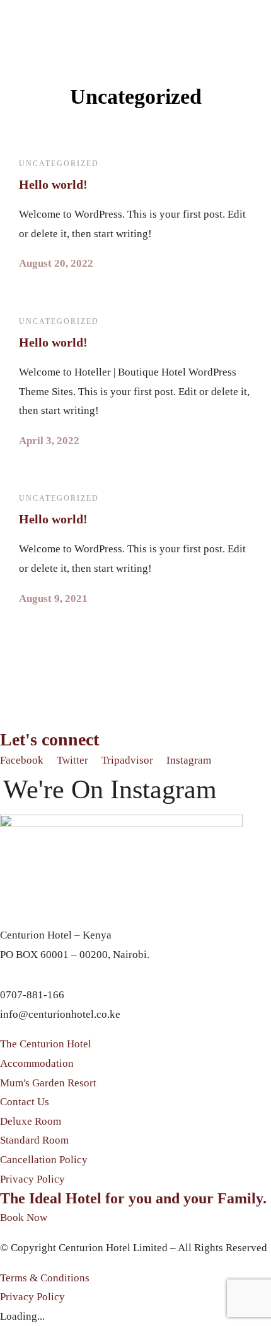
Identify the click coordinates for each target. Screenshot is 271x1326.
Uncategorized (59, 163)
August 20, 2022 (56, 263)
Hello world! (53, 184)
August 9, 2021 (53, 598)
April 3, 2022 (49, 441)
